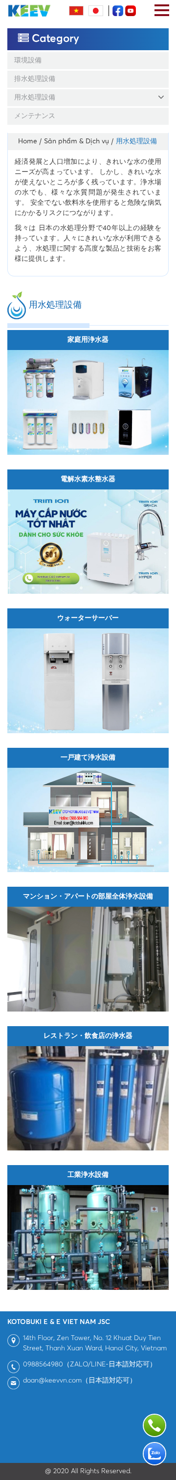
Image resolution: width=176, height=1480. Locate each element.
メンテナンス (34, 116)
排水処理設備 (34, 79)
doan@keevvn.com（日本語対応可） (79, 1380)
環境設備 (28, 60)
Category (54, 38)
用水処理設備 (34, 97)
